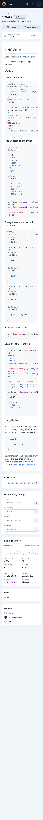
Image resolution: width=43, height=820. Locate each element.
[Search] (33, 4)
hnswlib (7, 16)
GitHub (6, 598)
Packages (7, 13)
